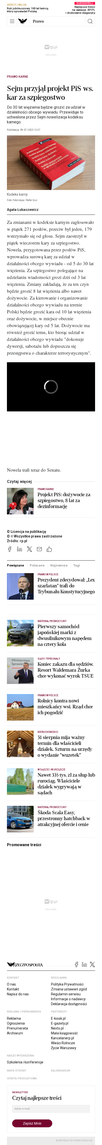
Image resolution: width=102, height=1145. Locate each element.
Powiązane (15, 565)
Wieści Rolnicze (63, 1043)
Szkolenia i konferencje (25, 1062)
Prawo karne (17, 76)
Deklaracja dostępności (69, 1004)
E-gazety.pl (59, 1023)
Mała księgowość (64, 1033)
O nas (11, 984)
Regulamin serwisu (66, 994)
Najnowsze (59, 565)
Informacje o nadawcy (68, 999)
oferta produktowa (22, 1078)
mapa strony (16, 1070)
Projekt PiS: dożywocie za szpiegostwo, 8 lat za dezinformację (64, 500)
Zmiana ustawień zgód (69, 989)
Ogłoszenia (16, 1023)
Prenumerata (17, 1028)
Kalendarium (60, 1070)
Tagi (76, 565)
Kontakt (13, 989)
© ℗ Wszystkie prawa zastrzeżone (34, 536)
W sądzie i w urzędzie (51, 769)
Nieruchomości (48, 732)
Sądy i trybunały (49, 658)
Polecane (37, 565)
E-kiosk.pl (58, 1018)
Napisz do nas (18, 994)
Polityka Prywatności (67, 984)
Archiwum (15, 1033)
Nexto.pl (57, 1028)
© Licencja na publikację (27, 532)
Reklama (14, 1018)
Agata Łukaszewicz (23, 210)
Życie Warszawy (63, 1048)
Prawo (38, 21)
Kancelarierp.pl (62, 1038)
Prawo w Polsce (48, 574)
